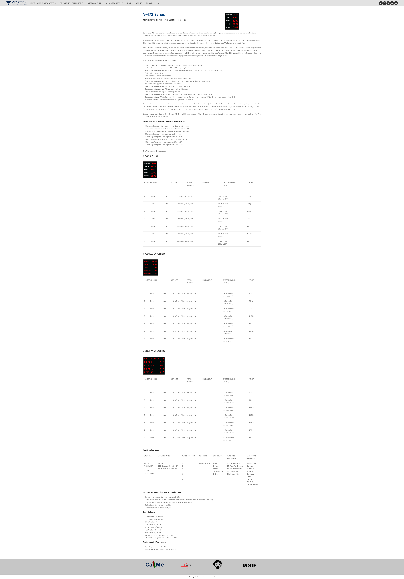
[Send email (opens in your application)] (396, 3)
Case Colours (149, 512)
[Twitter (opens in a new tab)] (381, 3)
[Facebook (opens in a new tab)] (384, 3)
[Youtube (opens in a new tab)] (392, 3)
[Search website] (159, 3)
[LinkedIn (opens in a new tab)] (388, 3)
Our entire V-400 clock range (152, 33)
